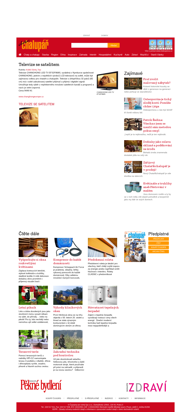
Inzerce (109, 398)
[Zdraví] (146, 386)
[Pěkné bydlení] (41, 386)
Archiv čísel (158, 251)
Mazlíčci (144, 54)
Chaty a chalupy (32, 54)
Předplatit (158, 239)
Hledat (114, 45)
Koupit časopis (158, 247)
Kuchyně (118, 54)
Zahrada (83, 54)
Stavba (45, 54)
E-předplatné (92, 398)
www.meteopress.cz (164, 51)
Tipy (39, 70)
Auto (127, 54)
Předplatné (73, 398)
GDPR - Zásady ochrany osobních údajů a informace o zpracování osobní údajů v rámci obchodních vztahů (95, 409)
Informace (140, 398)
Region (54, 54)
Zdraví (86, 36)
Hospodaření (105, 54)
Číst (159, 243)
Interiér (93, 54)
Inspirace (72, 54)
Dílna (63, 54)
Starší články (157, 54)
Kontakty (124, 398)
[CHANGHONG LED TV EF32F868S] (107, 81)
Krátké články (31, 70)
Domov (104, 36)
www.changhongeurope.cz (31, 96)
